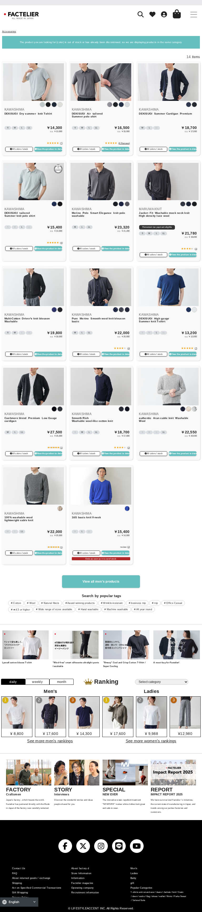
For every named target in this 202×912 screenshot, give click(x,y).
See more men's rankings (50, 741)
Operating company (82, 888)
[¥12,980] (185, 727)
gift (132, 883)
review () (125, 547)
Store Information (81, 873)
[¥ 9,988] (151, 727)
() (61, 143)
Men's (133, 868)
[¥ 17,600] (50, 727)
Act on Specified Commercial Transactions (37, 888)
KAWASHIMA (14, 109)
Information (77, 878)
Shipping (17, 883)
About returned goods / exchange (31, 878)
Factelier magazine (82, 883)
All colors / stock (20, 149)
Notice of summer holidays (101, 2)
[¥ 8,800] (17, 727)
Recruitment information (85, 892)
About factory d (80, 868)
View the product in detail (49, 149)
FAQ (14, 873)
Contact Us (18, 868)
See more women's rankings (151, 741)
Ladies (134, 873)
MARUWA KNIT (150, 209)
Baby (133, 878)
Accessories (9, 31)
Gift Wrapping (20, 892)
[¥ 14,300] (84, 727)
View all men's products (101, 581)
